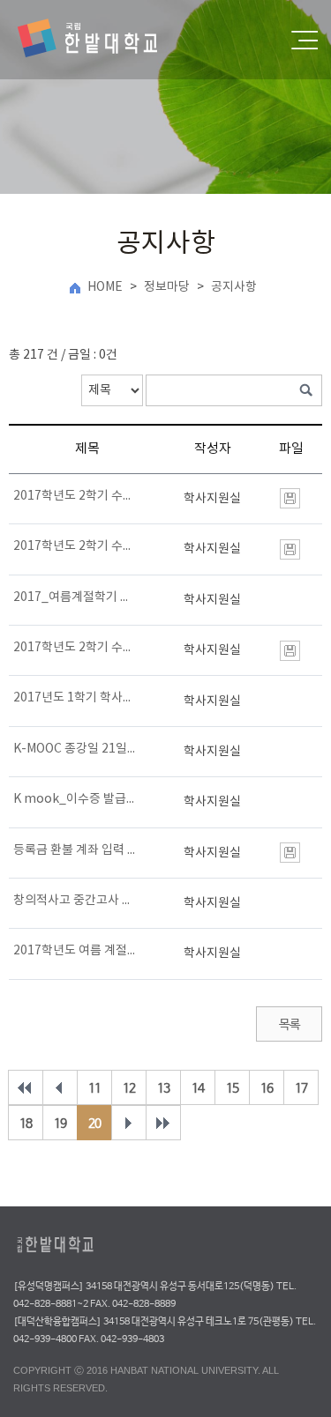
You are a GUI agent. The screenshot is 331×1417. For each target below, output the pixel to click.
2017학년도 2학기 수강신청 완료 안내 (74, 496)
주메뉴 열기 (304, 40)
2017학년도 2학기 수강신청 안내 (74, 648)
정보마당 (167, 287)
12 (129, 1088)
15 (232, 1088)
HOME (105, 287)
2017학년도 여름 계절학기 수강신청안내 (74, 951)
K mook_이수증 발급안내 (74, 799)
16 (266, 1088)
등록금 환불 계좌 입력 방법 (74, 850)
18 (25, 1124)
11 (94, 1088)
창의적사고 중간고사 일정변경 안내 (74, 901)
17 (301, 1088)
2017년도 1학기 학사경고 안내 (74, 698)
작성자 (212, 448)
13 (163, 1088)
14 (198, 1088)
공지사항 (234, 287)
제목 (87, 448)
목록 (289, 1025)
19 (60, 1124)
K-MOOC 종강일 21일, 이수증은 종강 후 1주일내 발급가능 (74, 749)
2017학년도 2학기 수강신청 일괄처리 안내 (74, 546)
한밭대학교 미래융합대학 (102, 40)
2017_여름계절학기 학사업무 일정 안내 (74, 597)
